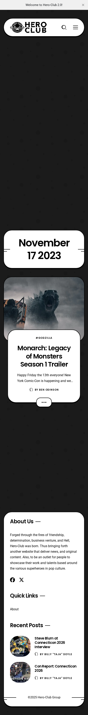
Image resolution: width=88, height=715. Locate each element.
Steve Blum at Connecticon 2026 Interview (50, 642)
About (14, 609)
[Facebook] (12, 579)
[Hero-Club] (28, 27)
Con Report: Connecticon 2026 (55, 668)
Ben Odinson (49, 389)
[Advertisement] (44, 81)
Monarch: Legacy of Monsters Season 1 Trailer (44, 356)
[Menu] (75, 27)
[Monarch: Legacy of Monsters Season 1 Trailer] (44, 309)
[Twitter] (21, 579)
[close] (83, 5)
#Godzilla (44, 338)
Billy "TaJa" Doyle (58, 654)
